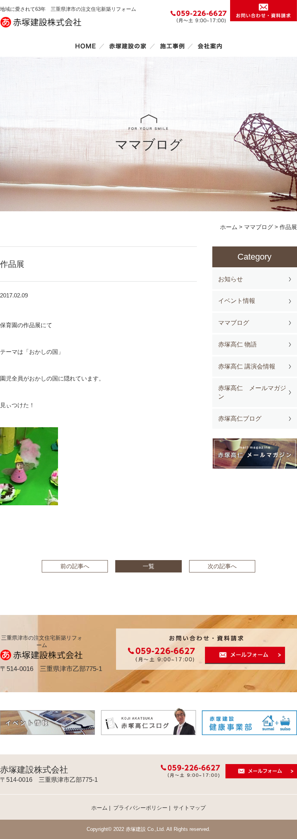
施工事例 (172, 45)
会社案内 (210, 45)
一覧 (148, 566)
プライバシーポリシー (140, 808)
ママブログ (233, 322)
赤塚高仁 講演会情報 (246, 366)
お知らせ (230, 279)
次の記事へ (222, 566)
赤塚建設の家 (128, 45)
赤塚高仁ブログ (239, 418)
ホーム (85, 45)
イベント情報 (236, 300)
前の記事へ (74, 566)
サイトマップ (189, 808)
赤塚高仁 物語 (237, 344)
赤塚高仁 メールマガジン (252, 392)
